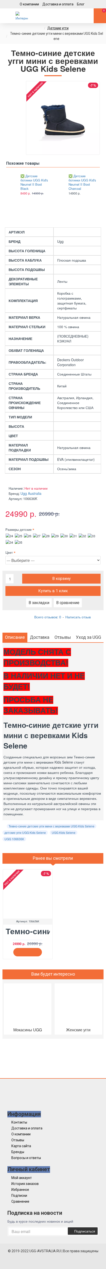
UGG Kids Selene (63, 832)
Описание (15, 637)
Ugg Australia (30, 493)
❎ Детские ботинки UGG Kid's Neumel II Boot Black (34, 182)
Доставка (39, 637)
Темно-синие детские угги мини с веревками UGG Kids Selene (51, 826)
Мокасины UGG (27, 1030)
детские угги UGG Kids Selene (25, 832)
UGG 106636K (14, 839)
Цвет (9, 552)
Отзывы (62, 637)
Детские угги (58, 28)
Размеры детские (18, 529)
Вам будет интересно (53, 974)
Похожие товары (22, 163)
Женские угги (78, 1030)
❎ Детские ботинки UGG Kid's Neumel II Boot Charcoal (82, 182)
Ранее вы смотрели (53, 858)
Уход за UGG (88, 637)
